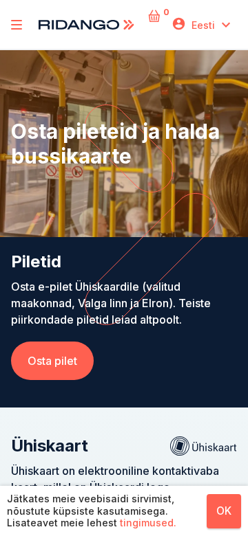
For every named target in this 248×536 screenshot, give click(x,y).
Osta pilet (52, 361)
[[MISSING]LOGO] (16, 25)
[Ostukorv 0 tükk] (154, 25)
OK (223, 510)
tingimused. (148, 522)
